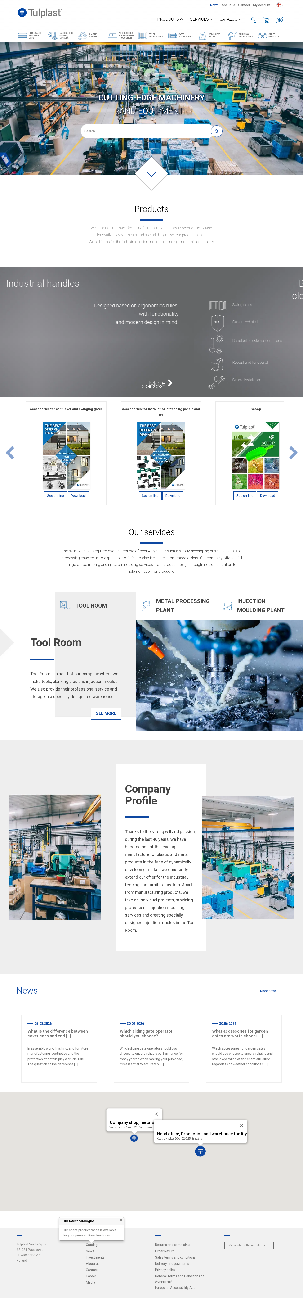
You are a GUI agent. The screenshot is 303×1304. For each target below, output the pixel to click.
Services (200, 19)
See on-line (55, 496)
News (214, 5)
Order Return (164, 1251)
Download (78, 496)
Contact (244, 5)
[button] (9, 453)
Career (91, 1276)
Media (90, 1282)
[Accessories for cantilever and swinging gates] (66, 455)
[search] (217, 131)
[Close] (241, 1125)
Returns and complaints (173, 1245)
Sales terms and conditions (175, 1257)
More (267, 383)
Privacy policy (165, 1270)
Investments (95, 1257)
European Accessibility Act (175, 1288)
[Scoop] (255, 455)
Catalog (229, 19)
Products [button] (168, 19)
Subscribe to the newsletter (247, 1245)
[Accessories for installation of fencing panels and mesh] (161, 455)
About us (228, 5)
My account (261, 5)
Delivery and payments (172, 1264)
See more (106, 713)
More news (268, 991)
